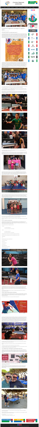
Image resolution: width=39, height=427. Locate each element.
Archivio (30, 7)
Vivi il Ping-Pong (21, 7)
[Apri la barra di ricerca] (38, 7)
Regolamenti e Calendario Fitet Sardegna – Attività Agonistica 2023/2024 (8, 415)
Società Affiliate (8, 7)
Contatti (33, 7)
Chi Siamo (5, 7)
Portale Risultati (26, 7)
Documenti (12, 7)
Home (1, 7)
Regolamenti (16, 7)
